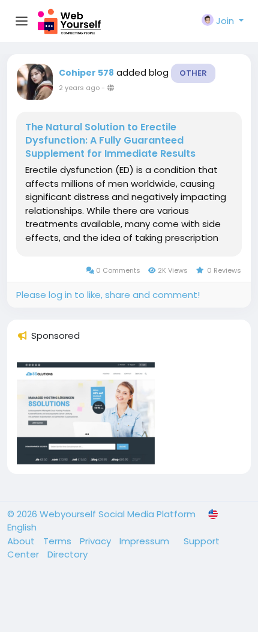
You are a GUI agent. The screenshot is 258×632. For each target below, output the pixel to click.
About (22, 541)
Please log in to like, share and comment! (108, 294)
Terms (58, 541)
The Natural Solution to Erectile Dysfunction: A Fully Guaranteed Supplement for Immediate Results (110, 140)
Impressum (145, 541)
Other (193, 73)
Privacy (96, 541)
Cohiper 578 (86, 73)
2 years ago (79, 88)
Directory (67, 554)
